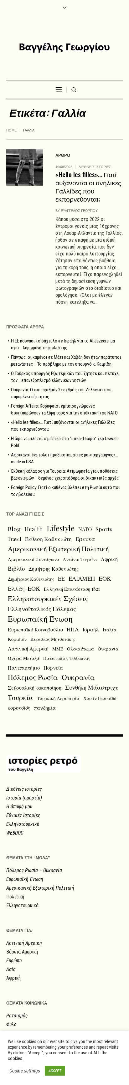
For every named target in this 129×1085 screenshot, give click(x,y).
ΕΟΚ (105, 578)
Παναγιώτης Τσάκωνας (66, 658)
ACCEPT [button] (55, 1070)
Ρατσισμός (17, 1016)
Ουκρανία (108, 648)
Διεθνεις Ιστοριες (95, 167)
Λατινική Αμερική (28, 648)
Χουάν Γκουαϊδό (99, 698)
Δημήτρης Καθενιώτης (53, 568)
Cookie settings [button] (24, 1071)
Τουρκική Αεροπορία (58, 698)
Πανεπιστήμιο (24, 667)
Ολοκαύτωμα (80, 648)
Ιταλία (109, 629)
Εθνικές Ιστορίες (23, 815)
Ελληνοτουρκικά (22, 824)
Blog (14, 529)
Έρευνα (85, 538)
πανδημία (45, 707)
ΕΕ (61, 578)
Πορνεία (53, 667)
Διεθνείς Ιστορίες (24, 789)
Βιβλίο (16, 568)
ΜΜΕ (57, 648)
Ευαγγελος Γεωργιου (79, 211)
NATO (85, 529)
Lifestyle (61, 528)
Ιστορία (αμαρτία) (24, 798)
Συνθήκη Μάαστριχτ (91, 687)
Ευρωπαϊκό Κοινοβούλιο (35, 629)
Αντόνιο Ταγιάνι (80, 559)
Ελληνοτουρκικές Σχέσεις (48, 598)
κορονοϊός (19, 707)
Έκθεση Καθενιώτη (48, 538)
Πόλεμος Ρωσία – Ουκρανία (34, 870)
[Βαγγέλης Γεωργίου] (64, 48)
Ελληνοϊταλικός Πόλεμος (42, 608)
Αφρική (109, 558)
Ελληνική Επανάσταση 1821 (72, 589)
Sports (103, 528)
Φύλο (11, 1024)
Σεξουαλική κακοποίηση (34, 687)
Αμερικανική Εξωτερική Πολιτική (58, 548)
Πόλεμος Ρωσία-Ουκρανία (51, 677)
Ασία (11, 969)
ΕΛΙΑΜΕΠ (82, 578)
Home (11, 130)
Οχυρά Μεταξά (23, 658)
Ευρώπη (14, 961)
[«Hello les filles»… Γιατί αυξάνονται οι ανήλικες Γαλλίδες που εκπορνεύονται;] (24, 167)
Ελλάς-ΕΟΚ (24, 588)
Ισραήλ (91, 629)
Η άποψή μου (19, 807)
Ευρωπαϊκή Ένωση (40, 618)
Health (33, 529)
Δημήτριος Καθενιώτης (31, 579)
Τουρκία (20, 697)
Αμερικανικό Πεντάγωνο (33, 559)
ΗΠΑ (73, 629)
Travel (14, 539)
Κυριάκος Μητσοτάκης (52, 639)
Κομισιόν (17, 639)
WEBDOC (14, 833)
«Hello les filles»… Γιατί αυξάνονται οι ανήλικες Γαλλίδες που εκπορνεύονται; (88, 186)
